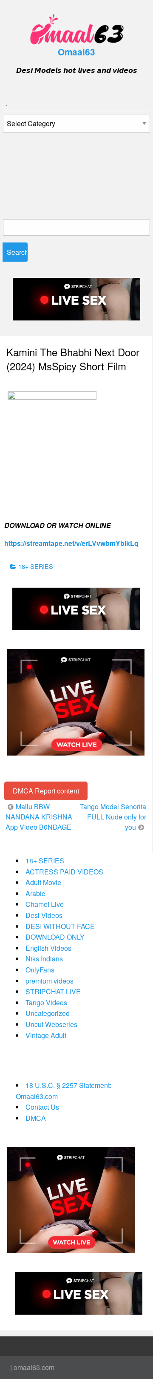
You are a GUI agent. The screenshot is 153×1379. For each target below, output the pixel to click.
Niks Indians (44, 959)
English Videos (48, 948)
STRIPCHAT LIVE (53, 991)
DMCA (36, 1118)
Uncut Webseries (51, 1024)
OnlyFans (40, 970)
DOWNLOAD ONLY (55, 937)
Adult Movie (43, 882)
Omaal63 (76, 52)
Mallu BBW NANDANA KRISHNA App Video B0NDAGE (39, 817)
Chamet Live (45, 904)
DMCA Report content (46, 791)
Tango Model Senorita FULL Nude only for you (113, 817)
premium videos (50, 981)
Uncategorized (48, 1013)
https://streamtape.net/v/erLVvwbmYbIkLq (71, 543)
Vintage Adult (46, 1035)
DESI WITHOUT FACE (60, 926)
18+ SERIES (35, 566)
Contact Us (42, 1107)
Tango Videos (46, 1002)
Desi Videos (44, 915)
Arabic (35, 893)
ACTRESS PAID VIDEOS (64, 872)
